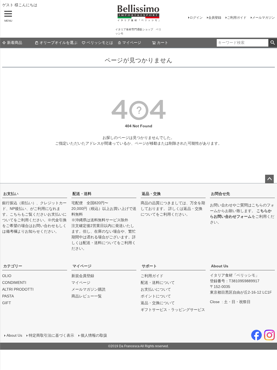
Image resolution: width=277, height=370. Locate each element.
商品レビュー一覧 (86, 296)
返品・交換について (158, 303)
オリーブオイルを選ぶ (58, 42)
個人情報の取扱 (94, 335)
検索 (272, 43)
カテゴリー (12, 266)
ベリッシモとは (100, 42)
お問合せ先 (220, 194)
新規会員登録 (82, 276)
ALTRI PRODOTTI (18, 289)
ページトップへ (269, 179)
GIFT (6, 303)
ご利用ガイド (236, 18)
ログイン (196, 18)
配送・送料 (81, 194)
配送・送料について (100, 243)
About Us (219, 266)
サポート (149, 266)
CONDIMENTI (14, 282)
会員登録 (214, 18)
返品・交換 (151, 194)
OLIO (6, 276)
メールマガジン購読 (88, 289)
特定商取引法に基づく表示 (51, 335)
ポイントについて (156, 296)
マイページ (131, 42)
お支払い (10, 194)
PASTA (8, 296)
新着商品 (14, 42)
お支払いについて (156, 289)
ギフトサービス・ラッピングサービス (173, 309)
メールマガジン (263, 18)
